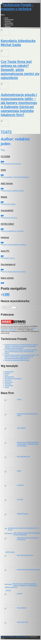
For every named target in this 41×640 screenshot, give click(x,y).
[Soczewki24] (20, 204)
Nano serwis (7, 278)
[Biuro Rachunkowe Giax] (10, 561)
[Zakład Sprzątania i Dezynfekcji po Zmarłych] (10, 543)
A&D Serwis (7, 183)
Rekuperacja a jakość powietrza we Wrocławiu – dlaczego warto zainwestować (28, 444)
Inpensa (5, 237)
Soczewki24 (7, 210)
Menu (3, 15)
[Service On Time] (10, 628)
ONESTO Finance (22, 514)
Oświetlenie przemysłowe (13, 378)
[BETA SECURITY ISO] (10, 462)
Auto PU (5, 251)
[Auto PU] (20, 244)
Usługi (2, 161)
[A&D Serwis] (20, 177)
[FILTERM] (20, 150)
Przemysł (8, 21)
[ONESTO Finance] (10, 519)
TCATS (6, 132)
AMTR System (10, 552)
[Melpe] (20, 190)
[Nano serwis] (20, 271)
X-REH (19, 471)
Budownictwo (9, 19)
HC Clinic (20, 499)
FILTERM (5, 156)
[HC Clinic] (10, 505)
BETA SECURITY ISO (23, 456)
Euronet (19, 593)
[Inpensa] (20, 231)
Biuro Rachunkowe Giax (25, 555)
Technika (8, 384)
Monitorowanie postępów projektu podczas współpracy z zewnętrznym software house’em (21, 585)
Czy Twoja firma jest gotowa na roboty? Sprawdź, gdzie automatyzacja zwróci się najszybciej (20, 70)
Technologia (9, 23)
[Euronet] (10, 599)
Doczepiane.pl (8, 264)
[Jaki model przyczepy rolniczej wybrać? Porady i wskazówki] (8, 533)
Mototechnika (9, 377)
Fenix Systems (22, 608)
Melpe (4, 197)
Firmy (6, 18)
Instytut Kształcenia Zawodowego (28, 569)
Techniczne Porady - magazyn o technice (15, 637)
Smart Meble (21, 428)
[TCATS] (20, 123)
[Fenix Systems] (10, 613)
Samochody (8, 382)
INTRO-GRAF (7, 224)
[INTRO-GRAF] (20, 217)
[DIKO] (20, 163)
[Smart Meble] (10, 434)
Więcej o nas (9, 25)
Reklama (7, 26)
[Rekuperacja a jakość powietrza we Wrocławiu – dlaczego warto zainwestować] (10, 448)
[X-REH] (10, 476)
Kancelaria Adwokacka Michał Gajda (18, 43)
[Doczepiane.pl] (20, 258)
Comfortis (20, 485)
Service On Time (22, 622)
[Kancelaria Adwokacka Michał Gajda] (20, 32)
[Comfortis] (10, 491)
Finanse (7, 373)
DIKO (3, 170)
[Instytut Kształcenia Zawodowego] (10, 575)
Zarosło (8, 590)
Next (7, 294)
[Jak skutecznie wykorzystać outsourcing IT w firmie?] (6, 528)
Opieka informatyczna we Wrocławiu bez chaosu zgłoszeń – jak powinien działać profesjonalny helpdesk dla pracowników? (21, 346)
